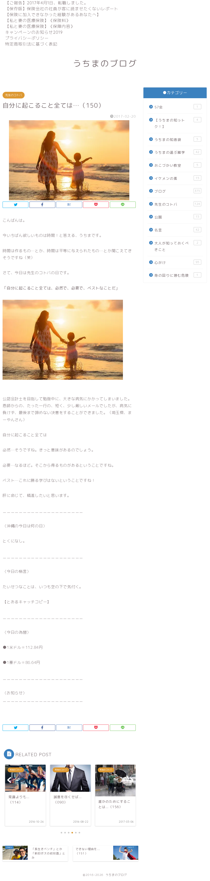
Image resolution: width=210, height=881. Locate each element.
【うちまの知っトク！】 (176, 123)
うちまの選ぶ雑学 (176, 152)
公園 (176, 217)
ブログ (177, 191)
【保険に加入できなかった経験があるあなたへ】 (53, 14)
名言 (176, 230)
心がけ (176, 262)
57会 (176, 107)
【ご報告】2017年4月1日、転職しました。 (46, 2)
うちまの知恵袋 (176, 139)
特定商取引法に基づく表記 (31, 44)
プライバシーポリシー (27, 38)
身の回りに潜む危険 (176, 275)
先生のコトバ (13, 95)
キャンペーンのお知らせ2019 (34, 32)
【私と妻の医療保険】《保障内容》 (40, 26)
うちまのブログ (105, 63)
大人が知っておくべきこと (176, 246)
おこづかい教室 (176, 165)
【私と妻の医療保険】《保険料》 (37, 20)
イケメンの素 (176, 178)
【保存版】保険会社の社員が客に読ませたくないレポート (61, 8)
